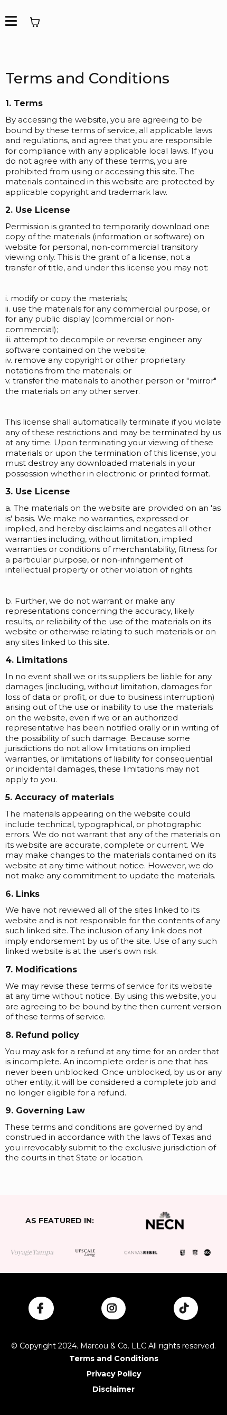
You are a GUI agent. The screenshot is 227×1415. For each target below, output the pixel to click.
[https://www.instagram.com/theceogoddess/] (113, 1308)
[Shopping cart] (35, 22)
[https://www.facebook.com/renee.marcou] (41, 1308)
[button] (11, 22)
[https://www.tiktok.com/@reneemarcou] (186, 1308)
